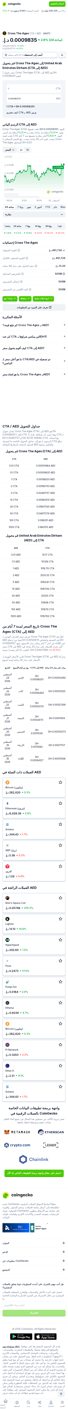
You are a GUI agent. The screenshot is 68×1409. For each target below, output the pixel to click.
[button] (34, 307)
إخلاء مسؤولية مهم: (11, 1346)
